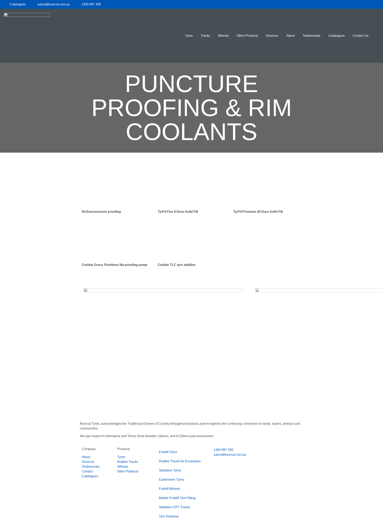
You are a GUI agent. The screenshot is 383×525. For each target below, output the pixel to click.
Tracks (205, 35)
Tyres (189, 35)
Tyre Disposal (169, 516)
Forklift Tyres (168, 452)
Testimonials (311, 35)
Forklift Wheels (169, 488)
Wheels (223, 35)
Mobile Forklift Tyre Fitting (177, 498)
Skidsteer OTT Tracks (174, 507)
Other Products (247, 35)
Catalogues (336, 35)
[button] (375, 36)
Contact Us (360, 35)
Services (272, 35)
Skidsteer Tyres (170, 470)
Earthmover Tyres (171, 479)
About (290, 35)
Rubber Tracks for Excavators (180, 461)
